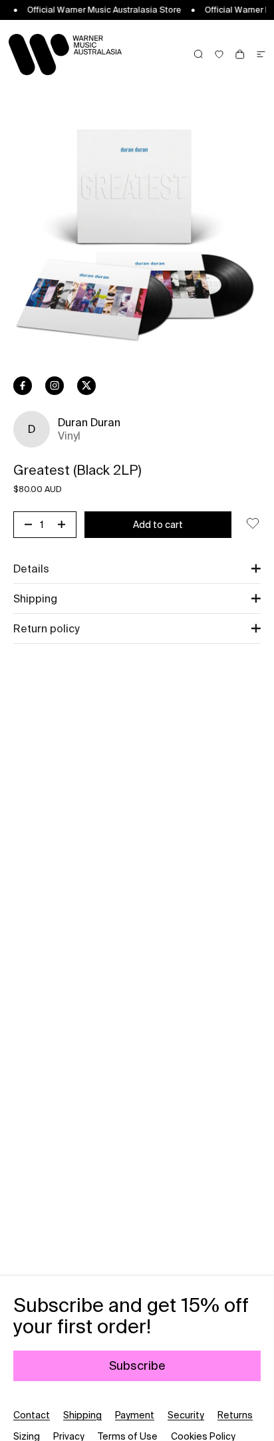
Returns (235, 1415)
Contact (31, 1415)
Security (186, 1415)
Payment (134, 1415)
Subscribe (137, 1366)
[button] (137, 568)
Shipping (82, 1415)
